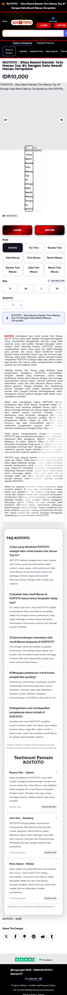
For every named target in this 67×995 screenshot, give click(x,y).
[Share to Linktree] (24, 936)
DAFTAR (49, 230)
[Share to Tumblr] (52, 936)
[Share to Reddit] (43, 936)
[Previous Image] (6, 119)
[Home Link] (22, 22)
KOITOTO (9, 336)
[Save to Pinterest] (34, 936)
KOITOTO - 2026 (12, 918)
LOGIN (43, 25)
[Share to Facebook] (15, 936)
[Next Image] (61, 119)
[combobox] (33, 33)
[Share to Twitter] (6, 936)
